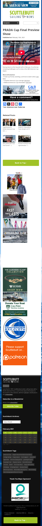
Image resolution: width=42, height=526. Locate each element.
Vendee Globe (23, 467)
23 (10, 442)
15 (5, 440)
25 (20, 442)
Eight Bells (6, 459)
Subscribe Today (13, 406)
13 (29, 437)
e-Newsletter (9, 394)
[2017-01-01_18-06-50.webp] (20, 492)
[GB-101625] (21, 94)
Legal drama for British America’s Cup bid (9, 129)
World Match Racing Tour (20, 469)
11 (20, 437)
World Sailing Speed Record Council (13, 472)
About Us (30, 513)
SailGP (11, 464)
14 (34, 437)
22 (5, 442)
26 (25, 442)
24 (15, 442)
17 (15, 440)
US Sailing (6, 467)
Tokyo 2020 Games (29, 464)
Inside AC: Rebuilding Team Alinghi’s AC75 (24, 128)
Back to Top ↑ (21, 163)
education (32, 457)
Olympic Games (17, 462)
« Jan (4, 444)
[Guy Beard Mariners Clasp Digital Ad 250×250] (15, 291)
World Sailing (32, 469)
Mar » (7, 444)
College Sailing (7, 457)
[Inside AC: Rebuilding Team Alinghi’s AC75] (24, 125)
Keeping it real (7, 462)
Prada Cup (21, 107)
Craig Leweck (16, 457)
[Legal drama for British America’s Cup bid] (9, 125)
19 (25, 440)
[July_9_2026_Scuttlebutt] (15, 316)
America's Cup (12, 107)
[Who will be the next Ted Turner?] (9, 142)
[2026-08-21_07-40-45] (21, 7)
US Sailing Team (14, 467)
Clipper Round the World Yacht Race (22, 454)
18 (20, 440)
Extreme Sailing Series (16, 459)
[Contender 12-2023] (15, 340)
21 (34, 440)
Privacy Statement (9, 513)
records (6, 464)
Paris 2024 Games (27, 462)
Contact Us (7, 514)
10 (15, 437)
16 (10, 440)
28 (34, 442)
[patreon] (15, 365)
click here (27, 80)
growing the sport (28, 459)
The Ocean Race (18, 464)
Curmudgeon (24, 457)
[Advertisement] (15, 255)
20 (29, 440)
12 (25, 437)
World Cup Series (8, 469)
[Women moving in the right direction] (24, 142)
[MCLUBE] (15, 218)
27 (29, 442)
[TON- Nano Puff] (15, 193)
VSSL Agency (23, 509)
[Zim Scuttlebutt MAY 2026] (15, 242)
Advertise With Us (21, 513)
